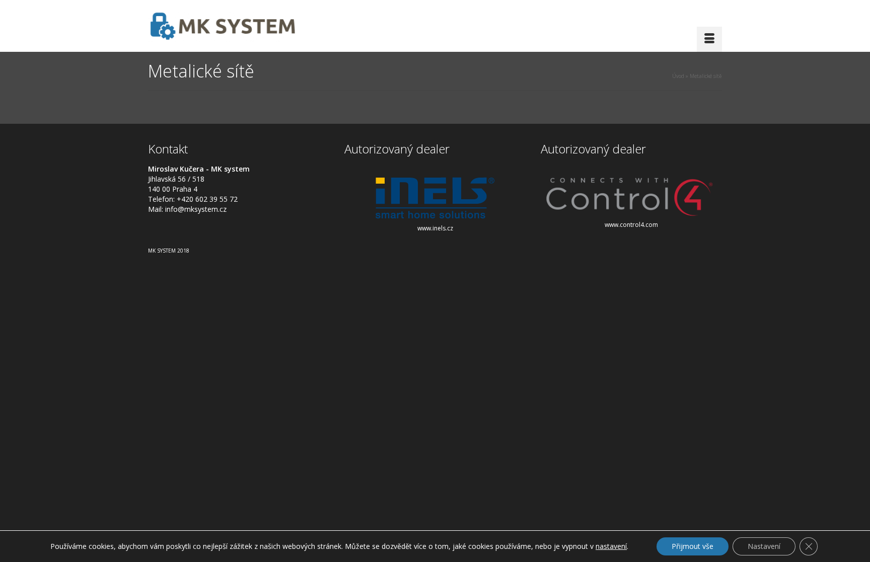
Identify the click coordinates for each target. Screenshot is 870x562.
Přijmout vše (692, 546)
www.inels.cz (435, 228)
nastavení (611, 546)
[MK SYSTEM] (238, 26)
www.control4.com (631, 224)
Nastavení (764, 546)
